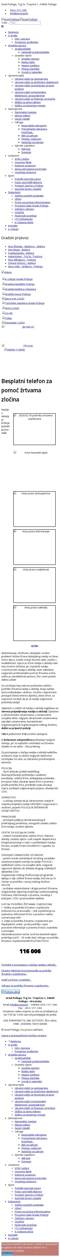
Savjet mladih (22, 118)
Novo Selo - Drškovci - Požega (25, 266)
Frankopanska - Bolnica (21, 253)
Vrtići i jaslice (22, 159)
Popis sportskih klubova (28, 182)
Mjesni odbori (22, 115)
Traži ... (5, 22)
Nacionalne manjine (25, 112)
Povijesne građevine (26, 42)
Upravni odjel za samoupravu (31, 78)
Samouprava (15, 108)
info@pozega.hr (19, 13)
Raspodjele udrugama (33, 125)
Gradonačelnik (23, 48)
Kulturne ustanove (25, 165)
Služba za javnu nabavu (28, 102)
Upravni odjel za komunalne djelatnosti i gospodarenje (30, 93)
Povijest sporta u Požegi (29, 185)
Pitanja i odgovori (31, 139)
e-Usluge (13, 229)
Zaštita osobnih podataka (29, 195)
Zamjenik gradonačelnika (35, 52)
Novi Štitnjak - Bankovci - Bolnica (26, 246)
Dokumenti (14, 192)
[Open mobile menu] (2, 26)
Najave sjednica (30, 65)
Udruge (19, 122)
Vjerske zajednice (25, 145)
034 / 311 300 (18, 10)
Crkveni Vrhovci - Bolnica (22, 263)
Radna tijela (28, 62)
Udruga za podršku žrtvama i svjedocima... (25, 985)
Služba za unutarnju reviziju (30, 105)
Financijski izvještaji (25, 215)
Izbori (18, 199)
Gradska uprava (17, 45)
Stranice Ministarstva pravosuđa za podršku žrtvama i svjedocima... (26, 972)
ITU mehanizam (24, 219)
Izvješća (19, 212)
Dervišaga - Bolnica (19, 249)
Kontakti (13, 225)
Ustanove (13, 155)
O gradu (12, 35)
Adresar (25, 149)
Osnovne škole (23, 162)
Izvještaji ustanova (25, 172)
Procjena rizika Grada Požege (31, 205)
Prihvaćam (7, 1254)
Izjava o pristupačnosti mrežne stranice (23, 1035)
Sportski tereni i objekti (28, 189)
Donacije (26, 152)
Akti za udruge (29, 135)
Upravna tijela (16, 75)
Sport (11, 175)
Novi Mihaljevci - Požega (22, 259)
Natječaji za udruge (32, 142)
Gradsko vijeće (23, 55)
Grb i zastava (22, 38)
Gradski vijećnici (30, 58)
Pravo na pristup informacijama (32, 202)
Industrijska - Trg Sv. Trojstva (25, 256)
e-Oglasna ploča (24, 222)
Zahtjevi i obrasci (24, 209)
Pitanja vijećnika (30, 68)
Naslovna (13, 32)
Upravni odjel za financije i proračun (35, 98)
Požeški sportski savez (28, 179)
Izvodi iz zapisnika (31, 72)
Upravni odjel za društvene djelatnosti (36, 82)
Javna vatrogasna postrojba (30, 169)
